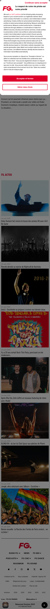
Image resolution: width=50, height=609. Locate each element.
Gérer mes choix (25, 87)
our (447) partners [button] (15, 14)
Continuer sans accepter (36, 2)
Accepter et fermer (25, 78)
